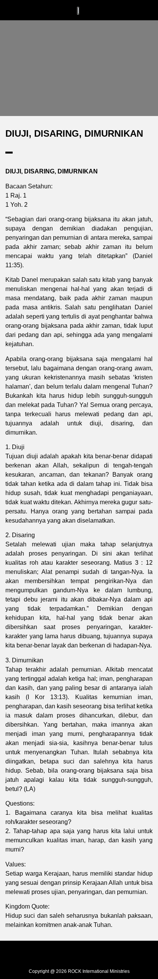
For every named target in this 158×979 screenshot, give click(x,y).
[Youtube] (96, 953)
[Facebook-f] (61, 953)
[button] (43, 10)
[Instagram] (79, 953)
